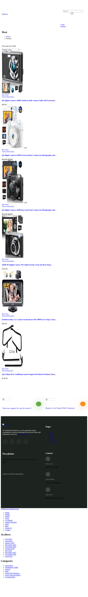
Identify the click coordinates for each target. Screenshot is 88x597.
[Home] (5, 14)
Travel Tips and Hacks (12, 575)
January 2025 (9, 543)
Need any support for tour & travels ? (17, 408)
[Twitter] (5, 441)
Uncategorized (10, 577)
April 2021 (9, 556)
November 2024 (10, 547)
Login (62, 24)
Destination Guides (11, 567)
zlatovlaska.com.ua (23, 434)
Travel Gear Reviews (12, 573)
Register (63, 26)
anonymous (9, 565)
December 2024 (10, 545)
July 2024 (8, 551)
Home (8, 37)
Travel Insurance (7, 371)
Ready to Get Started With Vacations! (60, 408)
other (7, 571)
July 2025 (8, 539)
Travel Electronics (8, 97)
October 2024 (9, 549)
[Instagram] (19, 441)
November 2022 (10, 554)
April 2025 (9, 541)
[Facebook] (12, 441)
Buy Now (5, 95)
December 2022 (10, 552)
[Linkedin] (25, 441)
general (7, 569)
